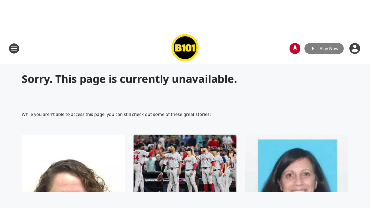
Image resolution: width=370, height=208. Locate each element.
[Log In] (355, 48)
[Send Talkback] (295, 48)
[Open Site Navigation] (14, 48)
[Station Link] (185, 48)
